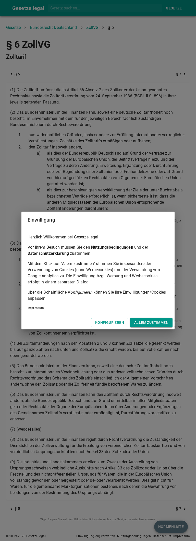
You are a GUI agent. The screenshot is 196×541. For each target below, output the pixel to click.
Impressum (36, 308)
